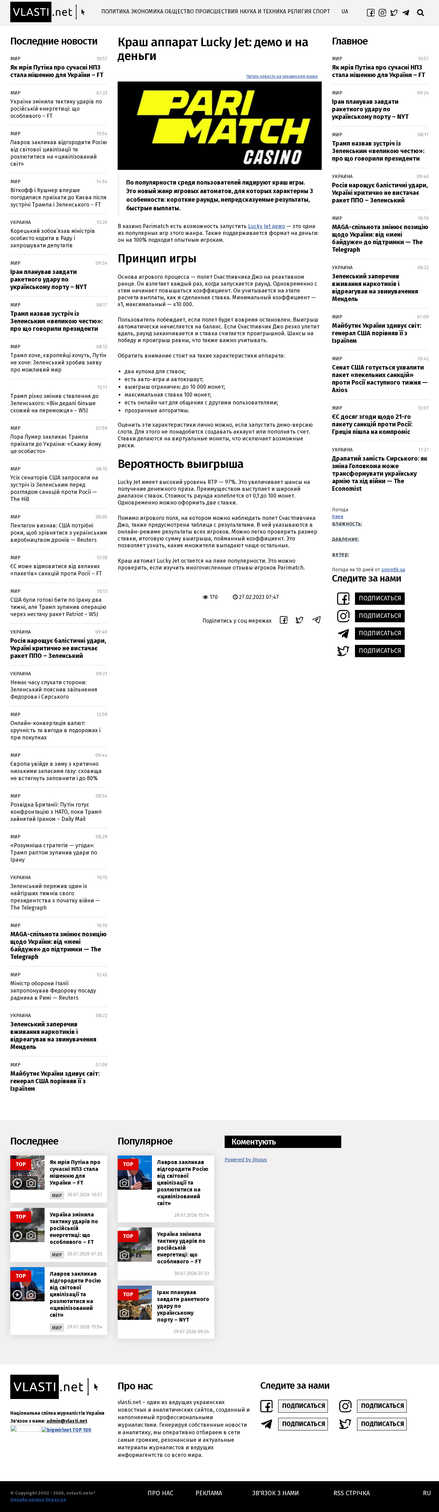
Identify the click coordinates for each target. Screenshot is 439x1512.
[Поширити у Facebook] (283, 621)
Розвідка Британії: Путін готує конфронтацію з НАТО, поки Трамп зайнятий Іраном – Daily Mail (56, 811)
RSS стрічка (351, 1493)
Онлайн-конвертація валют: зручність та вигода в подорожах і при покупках (55, 730)
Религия (299, 11)
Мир (15, 59)
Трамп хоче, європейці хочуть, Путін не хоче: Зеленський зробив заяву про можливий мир (58, 362)
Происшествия (216, 11)
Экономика (147, 11)
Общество (179, 11)
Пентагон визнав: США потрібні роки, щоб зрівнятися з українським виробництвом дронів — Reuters (58, 532)
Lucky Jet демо (266, 226)
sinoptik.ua (393, 570)
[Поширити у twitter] (300, 621)
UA (345, 11)
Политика (115, 11)
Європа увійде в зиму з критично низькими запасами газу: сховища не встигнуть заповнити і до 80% (56, 771)
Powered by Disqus (246, 1160)
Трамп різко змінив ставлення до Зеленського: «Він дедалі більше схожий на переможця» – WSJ (54, 403)
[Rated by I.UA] (25, 1430)
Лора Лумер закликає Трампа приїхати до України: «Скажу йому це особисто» (55, 444)
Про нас (160, 1493)
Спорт (321, 11)
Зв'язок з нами (275, 1493)
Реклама (208, 1493)
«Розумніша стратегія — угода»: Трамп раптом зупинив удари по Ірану (53, 852)
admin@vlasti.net (66, 1421)
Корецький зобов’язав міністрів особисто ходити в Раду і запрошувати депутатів (52, 238)
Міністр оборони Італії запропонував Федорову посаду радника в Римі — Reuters (53, 990)
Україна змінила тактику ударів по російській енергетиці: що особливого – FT (56, 108)
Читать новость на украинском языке (282, 76)
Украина (20, 222)
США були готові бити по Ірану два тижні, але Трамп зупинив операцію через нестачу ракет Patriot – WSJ (58, 607)
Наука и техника (263, 11)
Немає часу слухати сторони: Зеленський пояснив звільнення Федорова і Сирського (53, 689)
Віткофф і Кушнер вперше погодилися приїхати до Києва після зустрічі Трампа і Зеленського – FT (58, 197)
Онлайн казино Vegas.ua (38, 1499)
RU (427, 1493)
